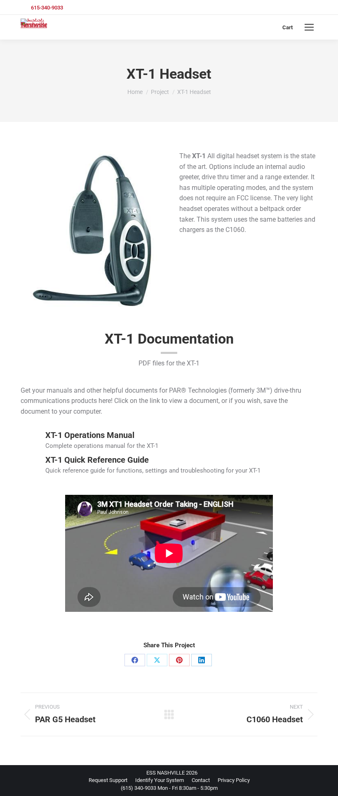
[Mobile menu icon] (309, 27)
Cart (287, 27)
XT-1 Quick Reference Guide (97, 460)
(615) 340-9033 (138, 788)
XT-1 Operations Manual (89, 435)
